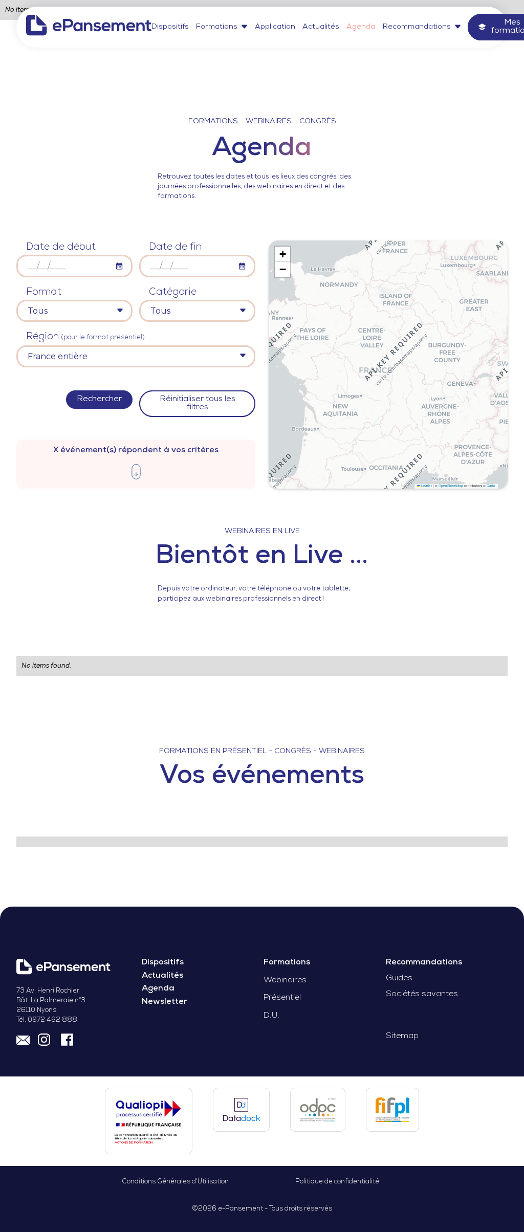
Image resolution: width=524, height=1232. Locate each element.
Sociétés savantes (422, 994)
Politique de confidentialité (337, 1182)
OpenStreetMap (451, 485)
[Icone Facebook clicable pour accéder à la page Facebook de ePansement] (67, 1038)
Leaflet (426, 485)
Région (85, 337)
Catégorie (172, 292)
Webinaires (285, 980)
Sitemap (402, 1036)
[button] (221, 26)
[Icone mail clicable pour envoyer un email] (23, 1038)
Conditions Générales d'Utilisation (175, 1182)
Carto (491, 485)
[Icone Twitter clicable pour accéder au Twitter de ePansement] (45, 1038)
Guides (399, 978)
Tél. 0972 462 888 (46, 1020)
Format (43, 292)
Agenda (360, 27)
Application (275, 27)
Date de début (61, 247)
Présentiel (282, 998)
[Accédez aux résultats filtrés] (136, 473)
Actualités (320, 27)
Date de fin (175, 247)
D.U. (271, 1016)
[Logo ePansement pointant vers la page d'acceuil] (88, 27)
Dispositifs (170, 27)
